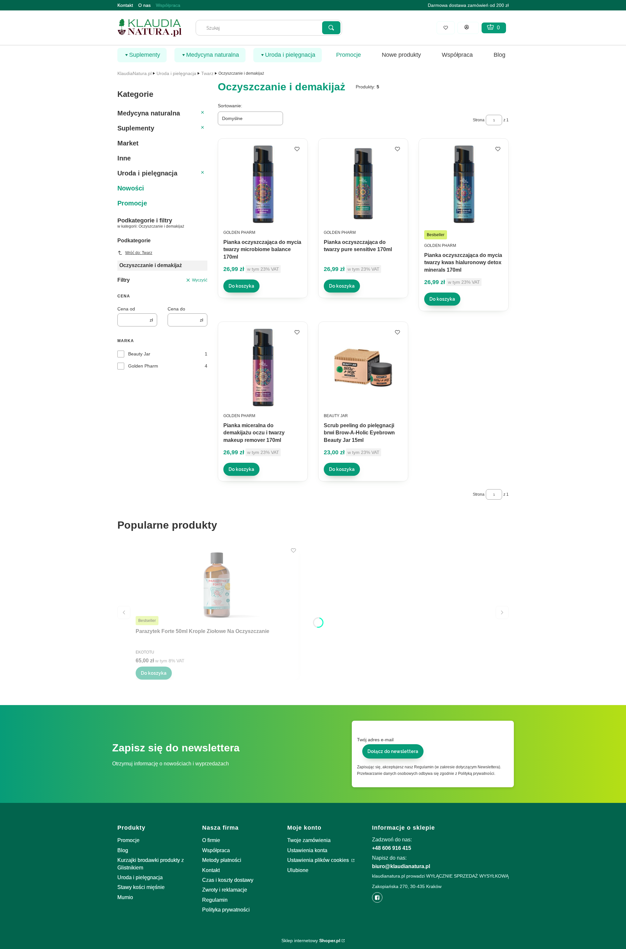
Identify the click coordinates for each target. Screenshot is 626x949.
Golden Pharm (143, 366)
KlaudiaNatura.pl (134, 73)
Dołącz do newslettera (392, 751)
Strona (478, 120)
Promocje (128, 840)
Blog (122, 850)
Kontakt (125, 5)
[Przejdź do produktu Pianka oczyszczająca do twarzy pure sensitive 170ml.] (363, 184)
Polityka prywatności (226, 909)
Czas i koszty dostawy (227, 880)
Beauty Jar (139, 353)
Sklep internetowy (310, 940)
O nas (144, 5)
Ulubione (297, 870)
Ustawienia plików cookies (318, 860)
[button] (331, 27)
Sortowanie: (230, 105)
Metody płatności (221, 860)
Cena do (176, 308)
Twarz (207, 73)
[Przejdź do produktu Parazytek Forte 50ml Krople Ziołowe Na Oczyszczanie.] (217, 585)
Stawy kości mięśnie (141, 887)
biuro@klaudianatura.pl (401, 866)
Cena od (126, 308)
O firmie (211, 840)
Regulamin (215, 900)
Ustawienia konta (307, 850)
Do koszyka (241, 286)
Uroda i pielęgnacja (176, 73)
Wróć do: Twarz (138, 252)
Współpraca (168, 5)
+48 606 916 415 (391, 848)
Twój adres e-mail (375, 739)
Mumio (125, 897)
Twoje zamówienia (309, 840)
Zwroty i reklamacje (224, 890)
